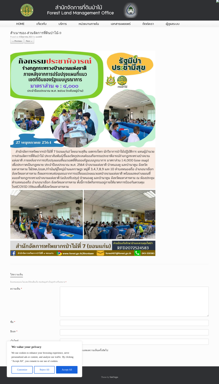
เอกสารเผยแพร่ (121, 23)
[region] (44, 359)
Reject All (44, 369)
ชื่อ (12, 322)
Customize (22, 369)
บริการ (63, 23)
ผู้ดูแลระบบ (172, 23)
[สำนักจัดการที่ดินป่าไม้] (78, 10)
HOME (20, 23)
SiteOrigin (114, 377)
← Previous (17, 41)
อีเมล (13, 331)
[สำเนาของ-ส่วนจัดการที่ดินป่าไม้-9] (82, 255)
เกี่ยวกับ (41, 23)
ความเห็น (16, 289)
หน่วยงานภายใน (89, 23)
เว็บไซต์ (14, 341)
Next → (29, 41)
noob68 (39, 37)
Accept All (67, 369)
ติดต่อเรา (148, 23)
